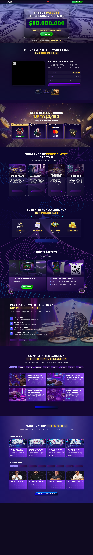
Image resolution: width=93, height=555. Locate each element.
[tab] (34, 41)
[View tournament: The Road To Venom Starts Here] (46, 91)
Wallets (46, 367)
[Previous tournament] (10, 77)
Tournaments (34, 1)
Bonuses (63, 367)
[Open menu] (84, 2)
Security (55, 367)
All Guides (13, 367)
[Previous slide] (4, 23)
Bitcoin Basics (14, 340)
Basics (21, 367)
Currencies (30, 367)
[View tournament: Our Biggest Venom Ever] (55, 91)
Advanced (33, 466)
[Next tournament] (83, 77)
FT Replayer (44, 1)
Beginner (14, 466)
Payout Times (33, 340)
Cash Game (51, 466)
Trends (79, 367)
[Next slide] (89, 23)
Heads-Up (60, 466)
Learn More (75, 85)
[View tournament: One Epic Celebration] (38, 91)
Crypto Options (24, 340)
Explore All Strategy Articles (46, 493)
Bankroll (71, 367)
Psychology (69, 466)
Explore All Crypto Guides (46, 407)
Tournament (41, 466)
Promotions (24, 1)
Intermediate (23, 466)
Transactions (38, 367)
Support (53, 1)
